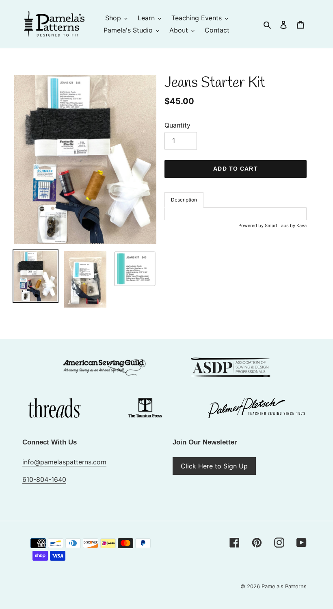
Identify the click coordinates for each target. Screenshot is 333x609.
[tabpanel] (235, 213)
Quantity (177, 125)
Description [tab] (184, 200)
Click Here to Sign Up (214, 466)
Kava (301, 225)
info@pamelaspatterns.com (64, 462)
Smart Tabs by (280, 225)
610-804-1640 (44, 479)
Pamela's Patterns (284, 586)
